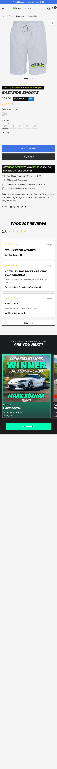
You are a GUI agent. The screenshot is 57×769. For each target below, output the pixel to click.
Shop (11, 16)
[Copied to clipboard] (25, 206)
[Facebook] (10, 206)
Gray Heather (4, 114)
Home (4, 16)
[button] (28, 426)
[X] (14, 206)
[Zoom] (53, 23)
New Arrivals (20, 16)
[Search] (48, 8)
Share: (5, 206)
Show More (28, 323)
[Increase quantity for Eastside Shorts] (13, 138)
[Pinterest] (18, 206)
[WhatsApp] (21, 206)
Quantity (5, 133)
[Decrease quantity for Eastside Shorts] (4, 138)
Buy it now (28, 156)
